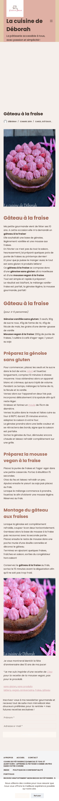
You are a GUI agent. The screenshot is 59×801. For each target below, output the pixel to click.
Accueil (20, 758)
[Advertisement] (29, 72)
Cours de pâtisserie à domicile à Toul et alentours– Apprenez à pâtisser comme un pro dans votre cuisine (28, 764)
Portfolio (9, 774)
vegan (15, 690)
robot (29, 371)
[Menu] (51, 21)
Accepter (22, 795)
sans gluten (10, 686)
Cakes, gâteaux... (43, 121)
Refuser (37, 795)
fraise (38, 690)
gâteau (46, 690)
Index (6, 770)
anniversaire (27, 690)
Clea (49, 671)
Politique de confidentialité (28, 770)
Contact (33, 758)
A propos (8, 758)
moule (31, 405)
